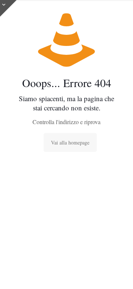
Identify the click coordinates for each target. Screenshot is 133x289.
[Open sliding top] (8, 8)
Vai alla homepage (70, 142)
